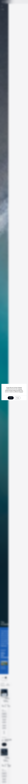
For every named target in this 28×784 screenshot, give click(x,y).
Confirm (10, 397)
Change (17, 397)
